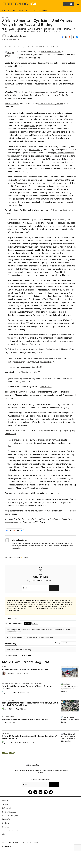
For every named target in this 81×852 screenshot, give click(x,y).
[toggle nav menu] (78, 3)
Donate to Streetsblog (9, 812)
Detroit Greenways (27, 392)
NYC (3, 10)
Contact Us (5, 827)
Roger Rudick (11, 692)
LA (26, 10)
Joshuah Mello (21, 349)
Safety (4, 667)
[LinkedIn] (46, 792)
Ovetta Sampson (12, 430)
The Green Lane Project (51, 51)
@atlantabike (13, 362)
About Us (5, 804)
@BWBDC (36, 362)
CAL (34, 10)
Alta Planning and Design (41, 349)
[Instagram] (40, 792)
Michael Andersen (18, 36)
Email (25, 588)
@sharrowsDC (25, 362)
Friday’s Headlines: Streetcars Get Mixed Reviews (25, 669)
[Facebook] (30, 792)
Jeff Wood (10, 709)
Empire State (11, 10)
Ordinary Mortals (43, 430)
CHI (39, 10)
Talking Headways (8, 700)
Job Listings (5, 823)
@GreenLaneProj (48, 362)
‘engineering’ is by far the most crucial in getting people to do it (43, 183)
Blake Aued (11, 673)
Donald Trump (6, 733)
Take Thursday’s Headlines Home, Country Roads (25, 719)
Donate (45, 10)
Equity (25, 557)
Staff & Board (6, 808)
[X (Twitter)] (35, 792)
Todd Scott (10, 392)
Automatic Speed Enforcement (33, 683)
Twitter (44, 519)
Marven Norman (12, 103)
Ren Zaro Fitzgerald (14, 742)
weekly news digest (13, 522)
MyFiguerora (29, 125)
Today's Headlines (8, 716)
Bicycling (5, 17)
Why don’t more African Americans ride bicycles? (36, 92)
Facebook (54, 519)
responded (71, 395)
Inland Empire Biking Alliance (50, 103)
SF (30, 10)
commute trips (35, 149)
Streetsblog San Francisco (12, 683)
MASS (21, 10)
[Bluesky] (51, 792)
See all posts (8, 752)
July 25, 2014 (39, 367)
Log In (67, 4)
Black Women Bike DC (30, 372)
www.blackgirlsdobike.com (19, 499)
